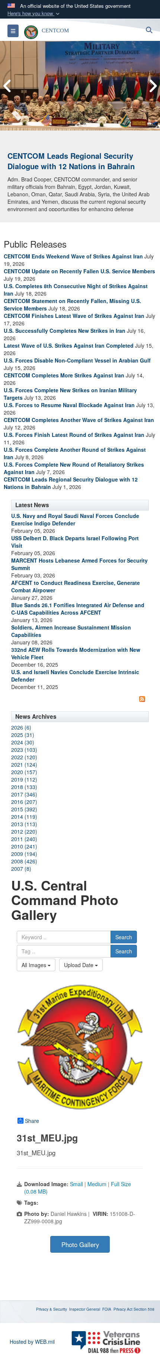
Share (32, 1121)
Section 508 (144, 1309)
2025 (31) (22, 734)
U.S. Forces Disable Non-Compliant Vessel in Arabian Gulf (77, 360)
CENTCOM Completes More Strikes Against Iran (64, 375)
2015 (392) (24, 809)
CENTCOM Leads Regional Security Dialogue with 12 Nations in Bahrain (71, 161)
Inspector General (84, 1309)
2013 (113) (24, 824)
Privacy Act (122, 1309)
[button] (34, 13)
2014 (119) (24, 816)
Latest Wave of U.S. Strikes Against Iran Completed (69, 345)
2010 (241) (24, 846)
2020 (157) (24, 772)
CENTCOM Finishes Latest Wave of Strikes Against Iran (74, 315)
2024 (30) (22, 742)
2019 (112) (24, 779)
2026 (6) (21, 727)
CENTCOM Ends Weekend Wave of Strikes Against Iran (73, 256)
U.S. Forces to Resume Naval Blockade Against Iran (69, 405)
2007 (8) (21, 868)
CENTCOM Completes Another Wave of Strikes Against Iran (79, 420)
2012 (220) (24, 831)
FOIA (106, 1309)
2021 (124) (24, 764)
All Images (35, 965)
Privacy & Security (51, 1309)
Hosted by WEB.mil (32, 1341)
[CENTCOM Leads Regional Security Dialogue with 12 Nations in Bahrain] (80, 86)
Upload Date (79, 965)
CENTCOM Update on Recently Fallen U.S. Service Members (79, 271)
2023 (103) (24, 749)
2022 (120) (24, 757)
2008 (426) (24, 861)
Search (123, 937)
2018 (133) (24, 787)
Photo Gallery (80, 1244)
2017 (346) (24, 794)
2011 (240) (24, 839)
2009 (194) (24, 853)
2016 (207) (24, 801)
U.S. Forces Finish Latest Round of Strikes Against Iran (74, 434)
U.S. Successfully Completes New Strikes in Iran (64, 330)
